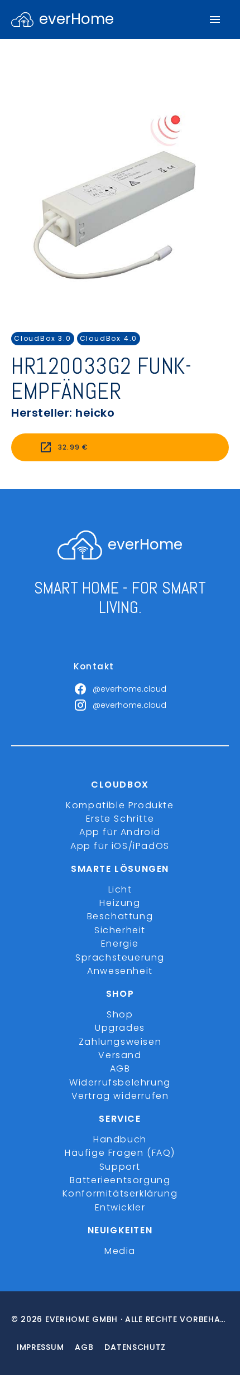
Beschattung (120, 916)
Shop (120, 1014)
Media (120, 1250)
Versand (119, 1055)
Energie (120, 943)
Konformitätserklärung (120, 1193)
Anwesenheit (120, 970)
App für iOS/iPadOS (120, 846)
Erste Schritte (120, 818)
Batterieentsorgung (120, 1180)
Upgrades (120, 1027)
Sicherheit (120, 930)
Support (120, 1166)
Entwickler (120, 1207)
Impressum (40, 1347)
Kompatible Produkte (120, 805)
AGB (120, 1068)
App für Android (120, 832)
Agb (84, 1347)
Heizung (119, 902)
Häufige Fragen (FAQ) (120, 1152)
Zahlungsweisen (120, 1041)
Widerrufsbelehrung (120, 1082)
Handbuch (120, 1139)
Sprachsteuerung (120, 957)
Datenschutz (135, 1347)
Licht (120, 889)
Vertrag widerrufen (120, 1095)
